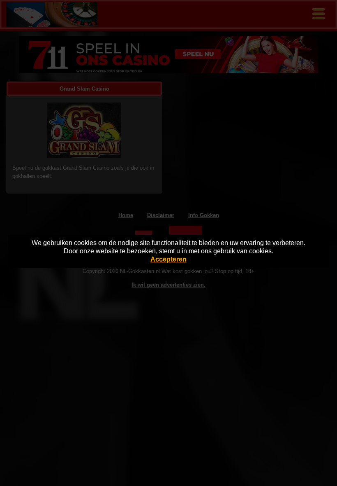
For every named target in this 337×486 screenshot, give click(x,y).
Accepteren (168, 259)
